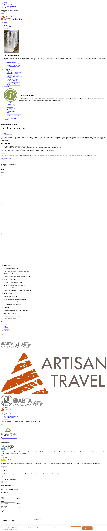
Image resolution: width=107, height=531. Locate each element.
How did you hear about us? (8, 520)
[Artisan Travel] (53, 394)
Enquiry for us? (4, 511)
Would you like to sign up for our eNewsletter (12, 525)
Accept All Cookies (87, 528)
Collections (6, 28)
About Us (6, 86)
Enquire (3, 159)
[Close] (104, 528)
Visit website (4, 456)
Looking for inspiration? (10, 62)
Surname (3, 497)
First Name (4, 492)
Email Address (5, 506)
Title (2, 488)
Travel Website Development (9, 438)
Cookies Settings (76, 528)
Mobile (3, 501)
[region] (53, 528)
